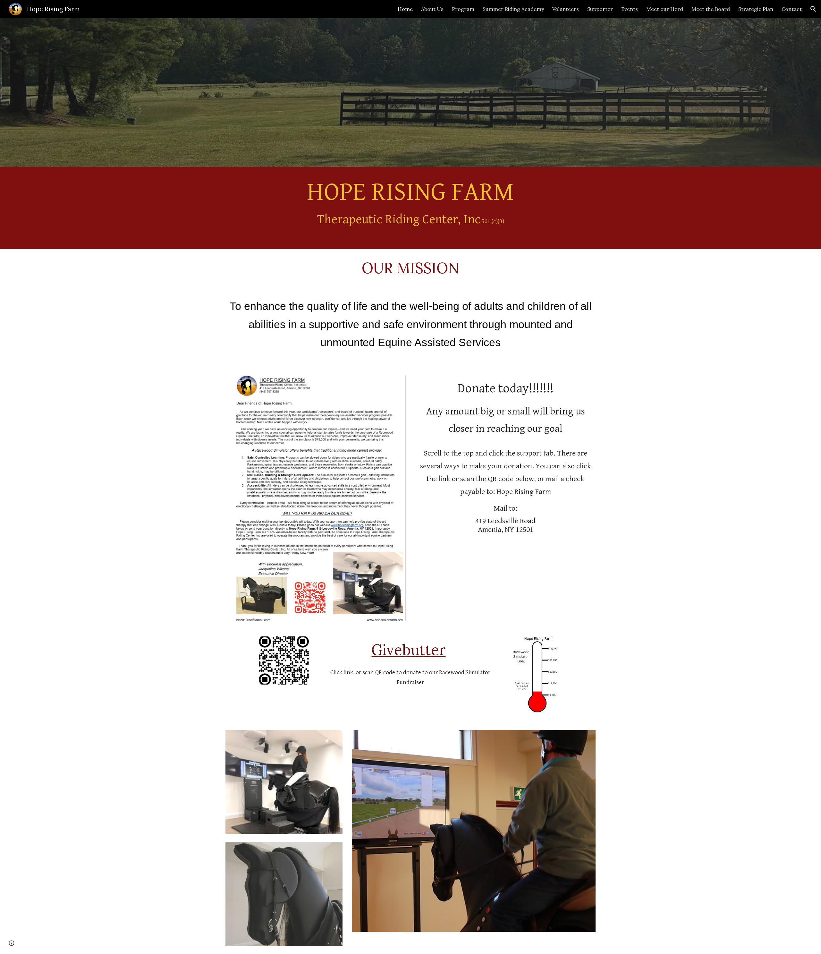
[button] (813, 9)
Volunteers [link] (565, 9)
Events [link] (629, 9)
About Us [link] (432, 9)
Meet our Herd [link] (664, 9)
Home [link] (405, 9)
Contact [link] (792, 9)
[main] (410, 205)
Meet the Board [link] (710, 9)
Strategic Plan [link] (755, 9)
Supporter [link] (600, 9)
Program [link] (463, 9)
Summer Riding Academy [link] (513, 9)
